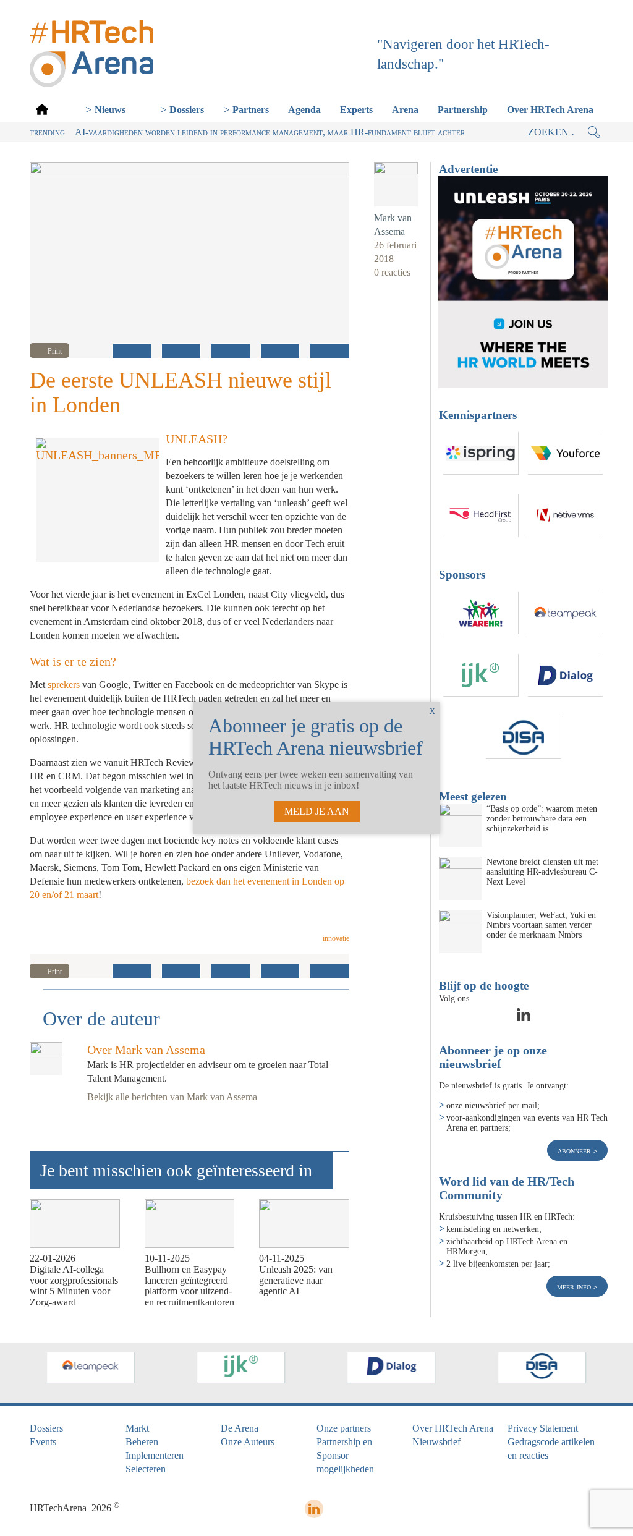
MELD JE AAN (316, 811)
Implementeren (154, 1455)
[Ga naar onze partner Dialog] (565, 675)
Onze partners (343, 1428)
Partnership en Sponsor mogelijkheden (345, 1455)
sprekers (65, 684)
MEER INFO (575, 1286)
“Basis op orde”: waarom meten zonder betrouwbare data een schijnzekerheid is (541, 818)
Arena (405, 109)
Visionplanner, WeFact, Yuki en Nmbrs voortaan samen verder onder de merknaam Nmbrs (541, 925)
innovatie (336, 938)
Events (43, 1441)
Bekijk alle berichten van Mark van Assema (172, 1097)
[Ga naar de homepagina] (42, 109)
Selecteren (145, 1469)
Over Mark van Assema (146, 1049)
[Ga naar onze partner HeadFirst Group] (481, 515)
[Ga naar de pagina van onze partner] (91, 1367)
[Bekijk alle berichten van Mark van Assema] (396, 184)
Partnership (463, 109)
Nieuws (110, 109)
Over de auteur (101, 1019)
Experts (356, 109)
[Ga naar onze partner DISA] (523, 737)
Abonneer (575, 1150)
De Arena (239, 1428)
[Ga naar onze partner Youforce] (565, 453)
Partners (250, 109)
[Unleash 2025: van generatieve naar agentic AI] (304, 1223)
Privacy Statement (543, 1428)
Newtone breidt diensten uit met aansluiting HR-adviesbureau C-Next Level (542, 871)
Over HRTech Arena (550, 109)
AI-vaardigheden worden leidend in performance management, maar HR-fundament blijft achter (270, 132)
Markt (137, 1428)
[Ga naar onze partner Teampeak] (565, 613)
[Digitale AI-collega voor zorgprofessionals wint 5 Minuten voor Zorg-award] (75, 1223)
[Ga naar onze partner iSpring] (481, 453)
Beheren (141, 1441)
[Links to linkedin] (523, 1019)
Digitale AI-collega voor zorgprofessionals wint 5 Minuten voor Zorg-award (74, 1285)
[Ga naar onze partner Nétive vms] (565, 515)
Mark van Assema (393, 225)
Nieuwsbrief (436, 1441)
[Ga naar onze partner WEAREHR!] (481, 613)
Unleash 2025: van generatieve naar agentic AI (296, 1280)
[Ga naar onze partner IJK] (481, 675)
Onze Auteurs (247, 1441)
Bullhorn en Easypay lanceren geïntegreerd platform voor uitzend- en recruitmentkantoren (189, 1285)
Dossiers (186, 109)
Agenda (304, 109)
